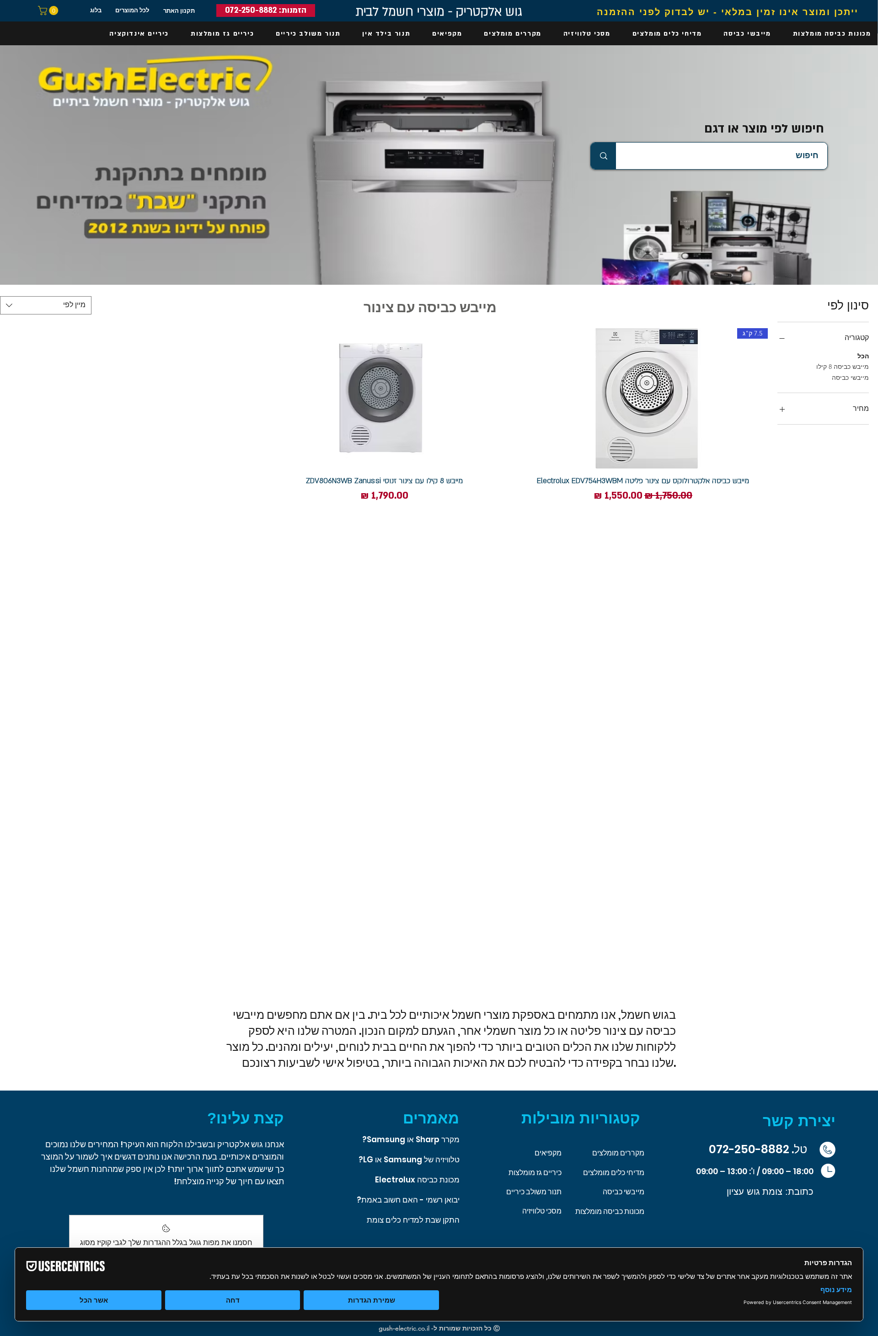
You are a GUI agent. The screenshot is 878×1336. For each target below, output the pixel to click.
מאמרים (431, 1118)
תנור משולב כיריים (534, 1192)
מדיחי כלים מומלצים (613, 1172)
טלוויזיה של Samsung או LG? (409, 1159)
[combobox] (45, 305)
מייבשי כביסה (850, 377)
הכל (863, 356)
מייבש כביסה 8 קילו (842, 366)
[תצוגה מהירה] (384, 398)
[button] (49, 10)
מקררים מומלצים (618, 1153)
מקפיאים (548, 1153)
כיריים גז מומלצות (535, 1172)
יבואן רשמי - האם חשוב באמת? (408, 1199)
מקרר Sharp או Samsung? (411, 1139)
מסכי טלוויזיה (542, 1211)
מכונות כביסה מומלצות (609, 1211)
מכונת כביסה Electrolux (417, 1179)
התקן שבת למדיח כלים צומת (413, 1219)
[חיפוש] (603, 156)
